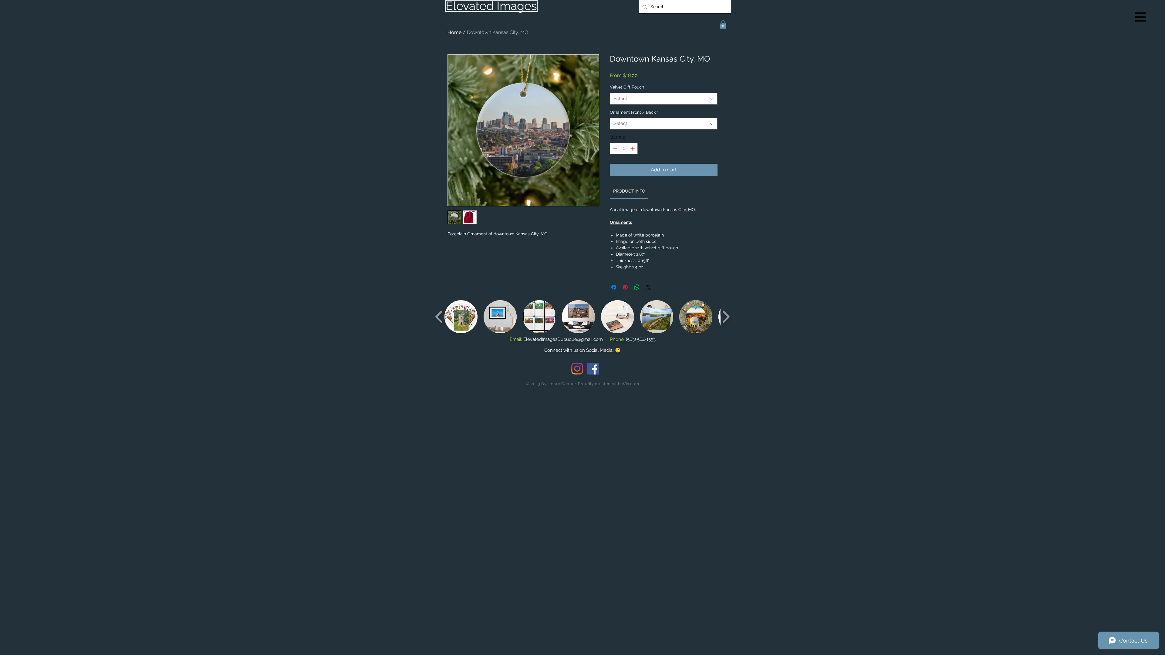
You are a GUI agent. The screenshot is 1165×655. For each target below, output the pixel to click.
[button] (1140, 17)
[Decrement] (614, 148)
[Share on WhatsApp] (636, 287)
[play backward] (439, 317)
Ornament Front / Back (634, 112)
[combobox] (664, 99)
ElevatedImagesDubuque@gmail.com (563, 339)
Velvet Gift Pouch (628, 87)
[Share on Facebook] (613, 287)
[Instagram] (577, 369)
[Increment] (633, 148)
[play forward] (726, 317)
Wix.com (630, 383)
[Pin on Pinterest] (625, 287)
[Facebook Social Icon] (593, 369)
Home (454, 32)
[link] (629, 191)
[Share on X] (648, 287)
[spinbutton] (623, 148)
